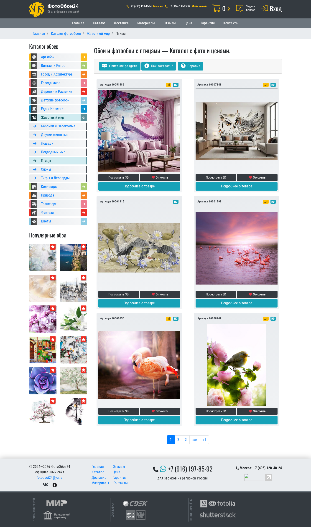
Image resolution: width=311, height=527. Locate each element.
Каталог (99, 23)
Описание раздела (123, 66)
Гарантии (208, 23)
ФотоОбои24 (63, 6)
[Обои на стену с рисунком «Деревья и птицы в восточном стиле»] (73, 380)
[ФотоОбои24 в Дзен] (55, 485)
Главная (78, 23)
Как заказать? (161, 66)
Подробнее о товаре (139, 186)
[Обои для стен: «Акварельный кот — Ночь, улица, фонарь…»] (73, 411)
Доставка (121, 23)
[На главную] (36, 9)
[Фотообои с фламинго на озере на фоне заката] (237, 248)
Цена (188, 23)
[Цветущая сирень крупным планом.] (42, 319)
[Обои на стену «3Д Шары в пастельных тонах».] (42, 288)
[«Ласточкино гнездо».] (73, 257)
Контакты (230, 23)
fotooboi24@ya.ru (50, 477)
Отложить (162, 177)
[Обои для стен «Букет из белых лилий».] (73, 319)
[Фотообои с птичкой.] (237, 365)
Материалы (146, 23)
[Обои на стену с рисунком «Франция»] (73, 288)
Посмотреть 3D (118, 177)
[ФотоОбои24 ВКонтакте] (45, 485)
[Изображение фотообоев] (42, 380)
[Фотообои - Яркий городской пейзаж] (42, 350)
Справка (193, 66)
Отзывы (169, 23)
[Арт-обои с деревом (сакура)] (42, 411)
